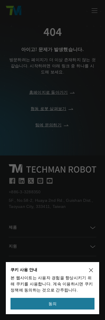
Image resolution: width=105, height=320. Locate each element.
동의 (52, 303)
